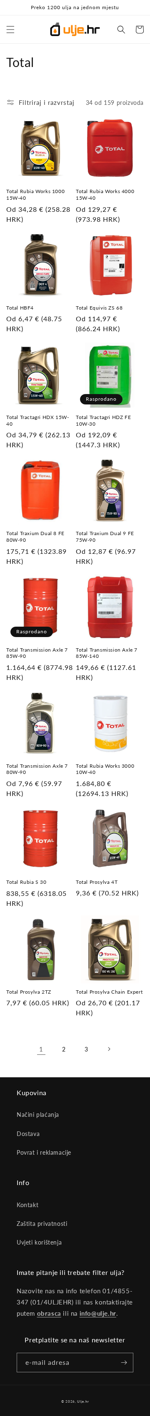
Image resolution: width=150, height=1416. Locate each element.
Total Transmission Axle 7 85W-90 (37, 653)
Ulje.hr (83, 1401)
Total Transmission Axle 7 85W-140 (107, 653)
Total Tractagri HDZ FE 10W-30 (103, 420)
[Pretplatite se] (124, 1362)
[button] (10, 29)
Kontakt (27, 1204)
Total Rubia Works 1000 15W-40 (35, 194)
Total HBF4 (20, 308)
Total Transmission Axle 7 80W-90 (37, 769)
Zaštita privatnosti (42, 1223)
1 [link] (41, 1049)
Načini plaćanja (38, 1114)
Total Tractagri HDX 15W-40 (37, 420)
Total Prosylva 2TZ (28, 992)
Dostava (28, 1133)
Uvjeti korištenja (39, 1242)
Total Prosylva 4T (97, 882)
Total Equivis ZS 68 (99, 308)
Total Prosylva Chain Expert (109, 992)
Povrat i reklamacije (44, 1152)
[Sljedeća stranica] (109, 1049)
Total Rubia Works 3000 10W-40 (105, 769)
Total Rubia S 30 (26, 882)
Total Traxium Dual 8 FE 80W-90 (35, 536)
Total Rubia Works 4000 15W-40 (105, 194)
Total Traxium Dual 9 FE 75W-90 (105, 536)
